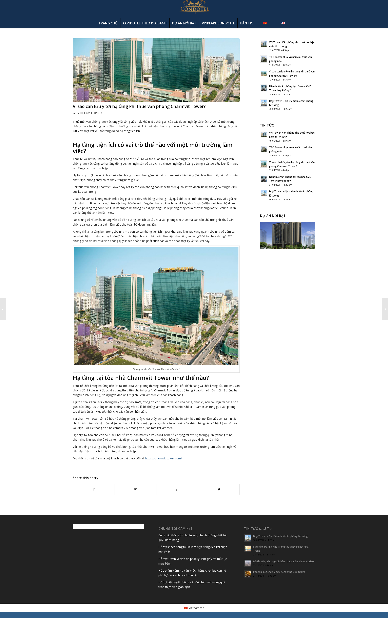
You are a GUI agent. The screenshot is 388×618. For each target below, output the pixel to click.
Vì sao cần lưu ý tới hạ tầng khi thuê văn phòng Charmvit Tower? (139, 106)
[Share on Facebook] (94, 489)
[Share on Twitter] (135, 489)
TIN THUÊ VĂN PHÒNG (87, 112)
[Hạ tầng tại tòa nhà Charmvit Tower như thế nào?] (156, 70)
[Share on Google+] (177, 489)
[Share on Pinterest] (218, 489)
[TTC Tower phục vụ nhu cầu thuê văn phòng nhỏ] (385, 309)
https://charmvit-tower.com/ (163, 458)
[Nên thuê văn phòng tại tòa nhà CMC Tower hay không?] (3, 309)
